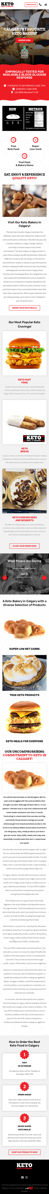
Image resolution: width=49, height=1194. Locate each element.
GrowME (24, 1191)
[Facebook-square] (22, 1177)
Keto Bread (24, 450)
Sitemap (19, 1188)
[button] (46, 5)
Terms (12, 1188)
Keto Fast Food (24, 381)
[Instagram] (26, 1177)
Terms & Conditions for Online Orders (17, 1185)
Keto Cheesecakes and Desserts (24, 519)
